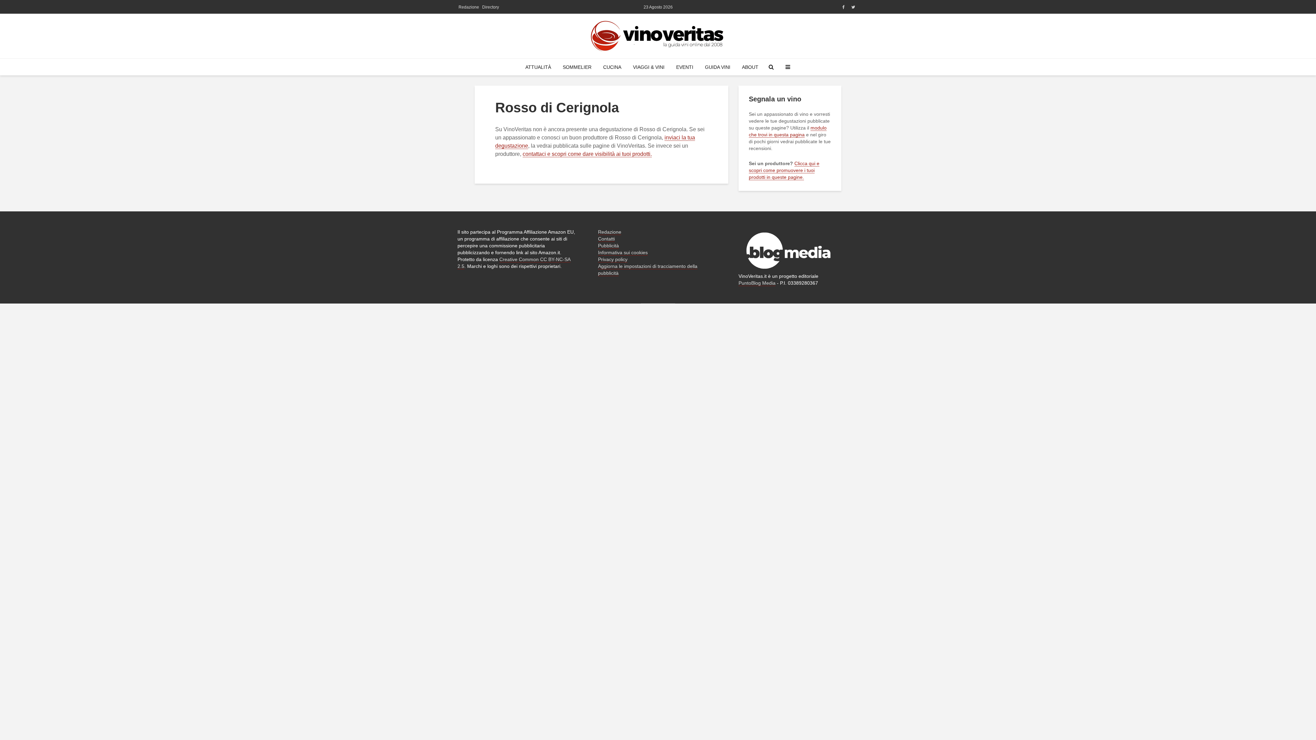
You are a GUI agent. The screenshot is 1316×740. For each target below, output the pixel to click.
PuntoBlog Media (757, 283)
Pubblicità (608, 245)
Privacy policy (612, 259)
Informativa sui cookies (623, 252)
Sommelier (577, 67)
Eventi (684, 67)
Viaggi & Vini (649, 67)
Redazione (469, 7)
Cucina (612, 67)
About (750, 67)
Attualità (538, 67)
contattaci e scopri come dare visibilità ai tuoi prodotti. (587, 154)
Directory (490, 7)
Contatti (606, 239)
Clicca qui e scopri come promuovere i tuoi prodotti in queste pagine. (784, 170)
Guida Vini (717, 67)
